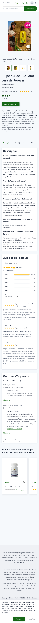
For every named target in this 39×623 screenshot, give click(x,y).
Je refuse (32, 619)
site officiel (30, 555)
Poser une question (11, 440)
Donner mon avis (11, 263)
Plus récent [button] (8, 297)
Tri (5, 294)
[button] (19, 36)
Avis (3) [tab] (17, 143)
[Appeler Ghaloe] (23, 3)
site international (7, 558)
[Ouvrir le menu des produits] (3, 3)
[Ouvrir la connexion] (32, 3)
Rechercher (30, 8)
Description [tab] (7, 143)
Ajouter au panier (10, 104)
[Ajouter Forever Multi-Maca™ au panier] (22, 489)
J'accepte (19, 619)
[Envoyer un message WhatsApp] (27, 3)
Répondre (6, 400)
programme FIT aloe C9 (14, 429)
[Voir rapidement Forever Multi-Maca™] (24, 482)
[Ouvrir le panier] (35, 3)
